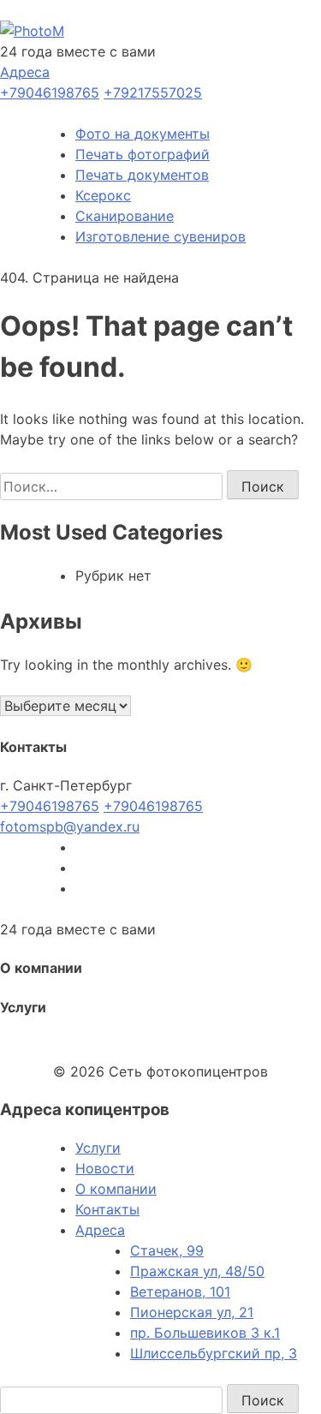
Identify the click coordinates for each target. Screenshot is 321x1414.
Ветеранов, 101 (180, 1291)
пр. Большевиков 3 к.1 (205, 1332)
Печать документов (142, 174)
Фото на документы (142, 133)
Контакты (107, 1209)
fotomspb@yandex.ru (70, 826)
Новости (104, 1168)
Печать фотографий (142, 154)
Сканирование (124, 215)
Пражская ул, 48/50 (197, 1271)
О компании (116, 1188)
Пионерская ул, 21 (191, 1312)
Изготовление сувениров (160, 236)
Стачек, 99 (167, 1250)
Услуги (98, 1147)
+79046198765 (49, 92)
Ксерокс (103, 195)
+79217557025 (153, 92)
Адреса (25, 72)
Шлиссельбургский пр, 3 (213, 1353)
